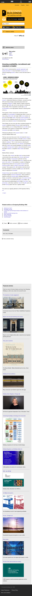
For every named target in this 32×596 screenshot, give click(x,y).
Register (23, 5)
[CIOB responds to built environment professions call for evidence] (13, 576)
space (22, 168)
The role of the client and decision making (12, 561)
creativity (9, 145)
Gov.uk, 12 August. (7, 515)
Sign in (27, 5)
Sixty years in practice (8, 340)
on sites (8, 179)
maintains (9, 148)
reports (20, 155)
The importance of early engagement (11, 295)
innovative (25, 177)
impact (28, 137)
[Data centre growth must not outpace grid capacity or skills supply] (13, 554)
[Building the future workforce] (13, 387)
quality (10, 105)
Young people (14, 158)
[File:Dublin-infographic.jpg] (16, 95)
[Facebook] (18, 35)
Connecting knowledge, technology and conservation (14, 415)
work (3, 162)
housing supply (15, 176)
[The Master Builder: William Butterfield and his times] (13, 365)
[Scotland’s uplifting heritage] (13, 508)
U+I (11, 70)
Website (11, 55)
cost (25, 106)
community (22, 163)
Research (18, 125)
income (23, 116)
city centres (8, 162)
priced (3, 117)
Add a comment (13, 223)
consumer (21, 157)
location (14, 120)
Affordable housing (8, 209)
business (13, 72)
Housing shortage (7, 215)
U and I (10, 52)
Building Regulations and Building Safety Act (12, 449)
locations (24, 138)
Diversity (22, 143)
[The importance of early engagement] (13, 308)
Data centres (5, 539)
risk (12, 126)
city (4, 74)
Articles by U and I (8, 208)
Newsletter (17, 5)
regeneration (23, 69)
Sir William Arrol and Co (8, 493)
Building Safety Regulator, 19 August (11, 393)
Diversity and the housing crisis (10, 213)
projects (8, 165)
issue (18, 143)
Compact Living (17, 165)
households (4, 130)
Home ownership (7, 214)
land (18, 181)
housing (16, 163)
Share (5, 223)
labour (19, 148)
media (20, 137)
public (25, 182)
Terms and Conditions (5, 592)
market (14, 117)
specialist (18, 69)
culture (3, 150)
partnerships (5, 182)
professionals (11, 116)
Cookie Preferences (5, 590)
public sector (21, 179)
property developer (6, 70)
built (14, 167)
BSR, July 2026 (6, 471)
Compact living (5, 173)
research (6, 69)
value (20, 182)
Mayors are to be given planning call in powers (13, 316)
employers (10, 103)
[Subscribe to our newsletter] (13, 20)
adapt (20, 147)
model (22, 165)
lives (22, 160)
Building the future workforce (9, 373)
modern (29, 145)
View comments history (9, 238)
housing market (11, 147)
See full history (5, 59)
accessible (25, 126)
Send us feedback (24, 223)
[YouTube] (23, 35)
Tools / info (18, 27)
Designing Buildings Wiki (20, 204)
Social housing (7, 217)
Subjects (7, 27)
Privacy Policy (15, 590)
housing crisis (24, 70)
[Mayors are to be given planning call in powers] (13, 332)
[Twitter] (20, 35)
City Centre (25, 181)
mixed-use (4, 165)
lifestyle (27, 157)
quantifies (26, 117)
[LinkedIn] (22, 35)
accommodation (5, 108)
